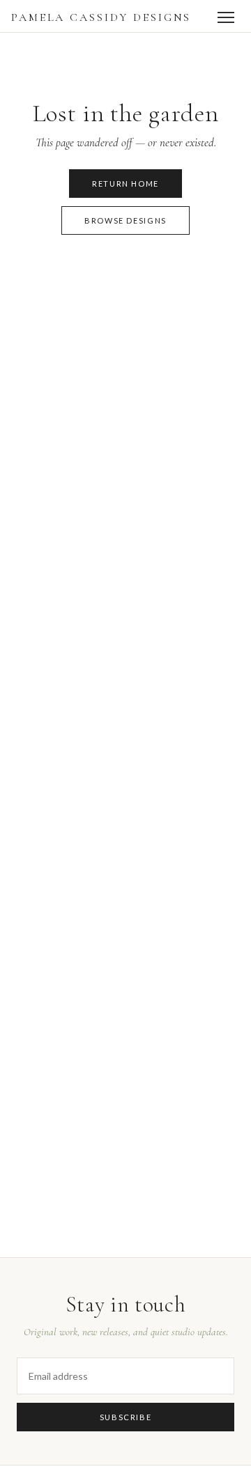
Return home (125, 183)
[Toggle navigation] (226, 17)
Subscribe (126, 1417)
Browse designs (125, 220)
